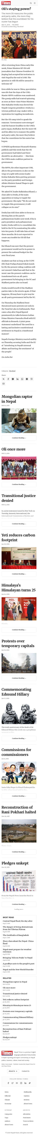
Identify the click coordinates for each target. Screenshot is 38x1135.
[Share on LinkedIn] (17, 379)
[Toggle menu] (34, 3)
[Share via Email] (3, 384)
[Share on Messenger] (13, 379)
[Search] (31, 3)
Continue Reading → (19, 438)
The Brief (15, 25)
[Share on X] (3, 379)
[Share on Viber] (32, 379)
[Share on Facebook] (8, 379)
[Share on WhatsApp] (22, 379)
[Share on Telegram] (27, 379)
